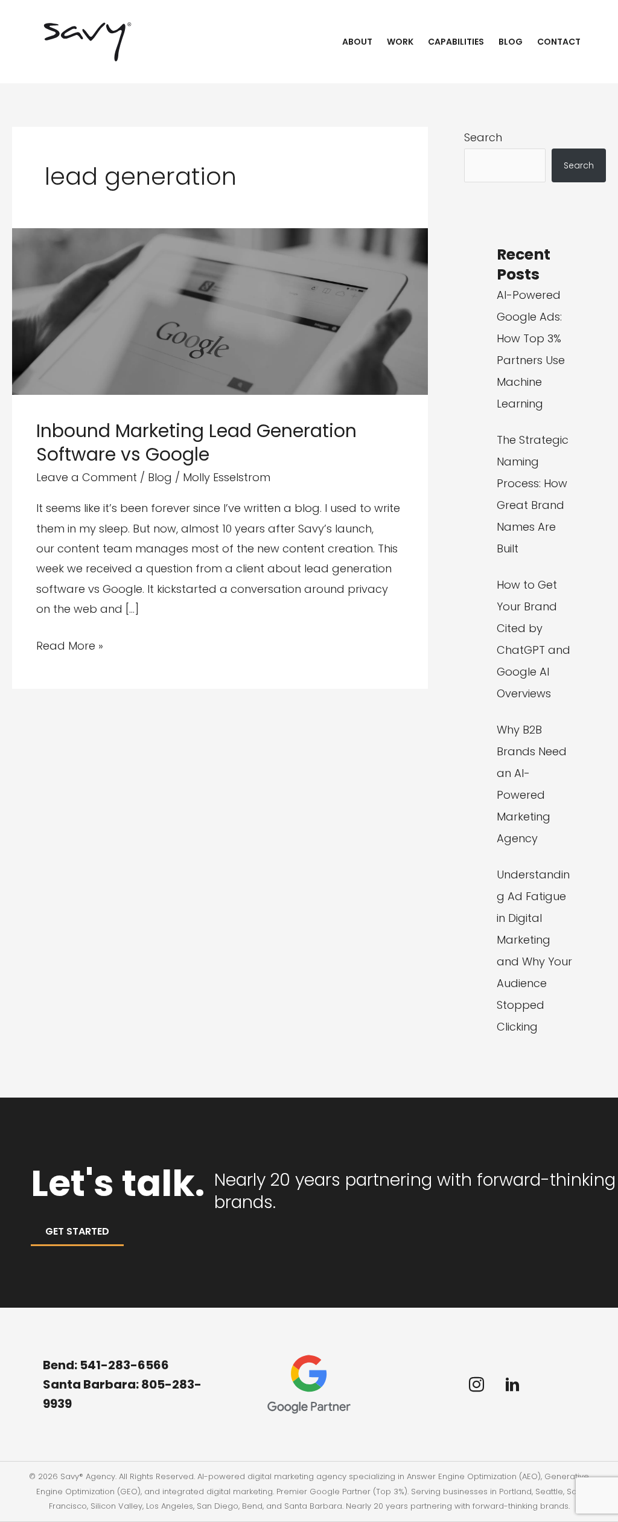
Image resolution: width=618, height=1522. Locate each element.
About (357, 42)
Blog (511, 42)
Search (483, 137)
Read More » (69, 647)
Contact (559, 42)
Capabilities (456, 42)
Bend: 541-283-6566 (106, 1365)
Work (400, 42)
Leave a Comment (86, 477)
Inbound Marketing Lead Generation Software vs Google (196, 442)
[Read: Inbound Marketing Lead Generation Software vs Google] (220, 310)
